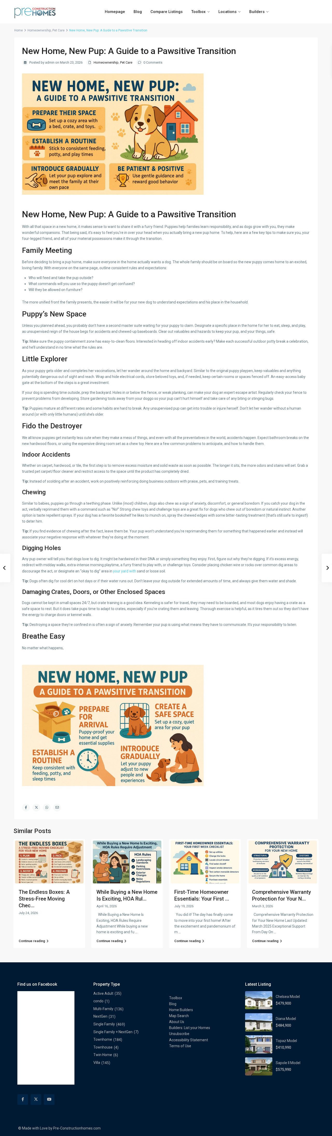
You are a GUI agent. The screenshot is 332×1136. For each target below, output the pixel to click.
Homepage (115, 11)
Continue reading (32, 941)
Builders (257, 11)
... (136, 932)
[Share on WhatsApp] (47, 808)
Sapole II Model (288, 1063)
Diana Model (286, 1019)
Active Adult (103, 993)
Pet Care (58, 30)
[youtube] (49, 1099)
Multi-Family (103, 1009)
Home (18, 30)
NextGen (100, 1016)
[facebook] (22, 1099)
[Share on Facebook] (26, 808)
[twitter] (36, 1099)
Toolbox (198, 11)
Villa (96, 1062)
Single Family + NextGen (113, 1032)
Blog (138, 11)
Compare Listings (166, 11)
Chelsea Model (288, 997)
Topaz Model (286, 1041)
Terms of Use (180, 1046)
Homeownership (39, 30)
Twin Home (102, 1055)
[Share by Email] (57, 808)
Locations (227, 11)
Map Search (179, 1016)
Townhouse (103, 1047)
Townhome (102, 1039)
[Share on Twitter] (36, 808)
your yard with (124, 571)
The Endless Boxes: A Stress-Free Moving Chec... (44, 899)
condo (98, 1001)
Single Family (104, 1024)
